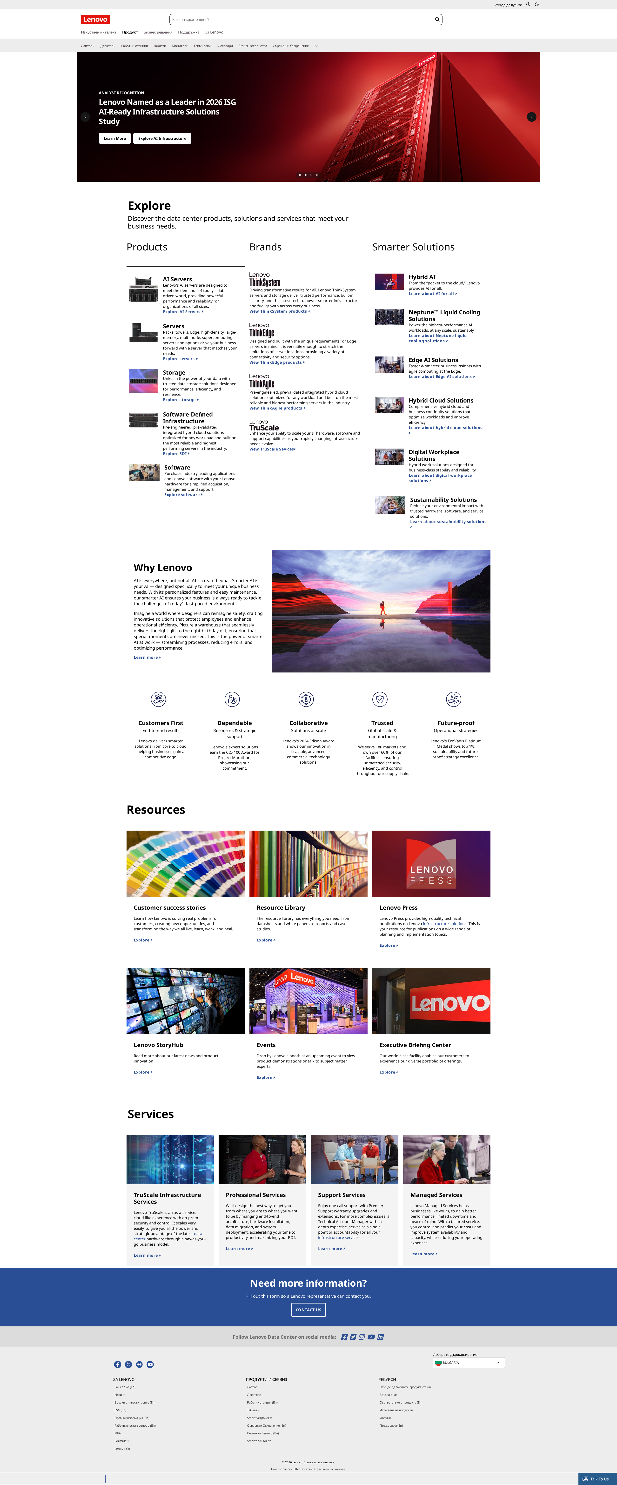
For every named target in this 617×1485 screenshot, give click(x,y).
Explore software (182, 494)
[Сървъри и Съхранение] (310, 45)
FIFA (117, 1433)
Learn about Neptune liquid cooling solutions (438, 338)
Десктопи (254, 1394)
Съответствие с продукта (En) (401, 1402)
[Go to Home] (95, 19)
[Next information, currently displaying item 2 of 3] (532, 117)
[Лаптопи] (96, 45)
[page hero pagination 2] (311, 175)
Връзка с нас (388, 1394)
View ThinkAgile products (276, 408)
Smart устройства (259, 1418)
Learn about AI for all (432, 293)
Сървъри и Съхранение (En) (266, 1425)
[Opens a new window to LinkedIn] (380, 1336)
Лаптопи (253, 1387)
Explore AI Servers (182, 311)
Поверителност (281, 1469)
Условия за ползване (332, 1469)
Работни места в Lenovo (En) (135, 1425)
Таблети (253, 1410)
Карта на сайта (305, 1469)
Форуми (385, 1418)
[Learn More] (308, 117)
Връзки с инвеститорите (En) (134, 1402)
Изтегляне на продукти (396, 1410)
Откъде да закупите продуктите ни (405, 1387)
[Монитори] (190, 45)
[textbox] (469, 1362)
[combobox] (301, 19)
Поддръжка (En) (391, 1425)
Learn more (146, 657)
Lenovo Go (122, 1448)
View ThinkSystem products (278, 311)
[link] (537, 5)
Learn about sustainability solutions (448, 521)
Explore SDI (175, 453)
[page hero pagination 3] (317, 175)
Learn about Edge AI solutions (441, 376)
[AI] (319, 45)
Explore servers (179, 358)
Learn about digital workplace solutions (440, 478)
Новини (119, 1394)
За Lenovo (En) (124, 1387)
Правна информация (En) (131, 1418)
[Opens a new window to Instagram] (362, 1336)
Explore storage (180, 399)
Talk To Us (599, 1479)
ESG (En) (120, 1410)
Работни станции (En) (262, 1402)
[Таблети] (168, 45)
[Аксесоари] (234, 45)
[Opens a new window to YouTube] (371, 1336)
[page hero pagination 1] (305, 175)
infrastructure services (339, 1237)
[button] (528, 4)
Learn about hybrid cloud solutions (446, 427)
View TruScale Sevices (271, 449)
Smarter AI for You (260, 1441)
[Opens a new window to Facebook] (345, 1336)
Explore (142, 940)
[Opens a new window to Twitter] (353, 1336)
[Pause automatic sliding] (300, 175)
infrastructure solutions (445, 923)
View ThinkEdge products (276, 362)
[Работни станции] (149, 45)
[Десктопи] (117, 45)
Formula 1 (121, 1441)
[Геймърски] (212, 45)
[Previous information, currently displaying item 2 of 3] (85, 117)
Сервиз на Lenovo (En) (263, 1433)
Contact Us (309, 1309)
